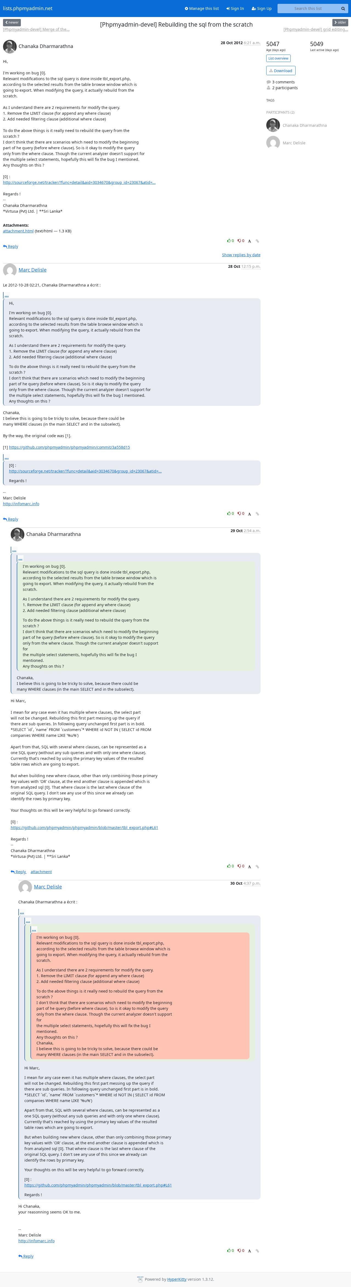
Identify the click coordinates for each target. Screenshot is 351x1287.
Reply (12, 246)
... (7, 295)
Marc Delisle (33, 269)
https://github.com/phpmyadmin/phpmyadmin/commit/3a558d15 (69, 447)
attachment (41, 871)
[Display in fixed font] (249, 241)
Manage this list (203, 8)
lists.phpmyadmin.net (27, 8)
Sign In (237, 8)
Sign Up (264, 8)
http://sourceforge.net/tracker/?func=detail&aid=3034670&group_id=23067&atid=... (79, 182)
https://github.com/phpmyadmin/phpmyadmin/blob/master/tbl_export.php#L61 (84, 827)
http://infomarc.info (21, 503)
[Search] (343, 8)
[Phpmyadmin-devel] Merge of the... (36, 29)
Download (282, 70)
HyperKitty (176, 1279)
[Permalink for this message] (257, 241)
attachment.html (18, 231)
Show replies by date (241, 254)
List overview (278, 58)
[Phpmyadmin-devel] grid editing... (316, 29)
